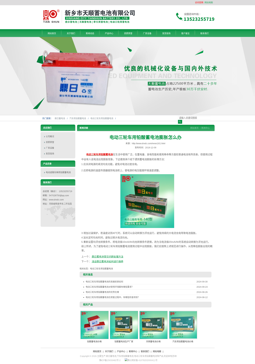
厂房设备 (50, 148)
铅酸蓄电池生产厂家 (123, 341)
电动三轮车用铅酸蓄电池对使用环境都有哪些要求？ (147, 287)
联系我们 (145, 351)
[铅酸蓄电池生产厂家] (124, 325)
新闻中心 (205, 128)
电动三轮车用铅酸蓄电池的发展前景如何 (147, 282)
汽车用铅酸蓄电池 (78, 118)
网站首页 (194, 128)
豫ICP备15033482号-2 (110, 360)
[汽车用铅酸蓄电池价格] (183, 325)
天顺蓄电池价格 (153, 341)
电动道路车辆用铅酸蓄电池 (58, 172)
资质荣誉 (50, 142)
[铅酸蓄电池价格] (94, 325)
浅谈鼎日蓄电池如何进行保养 (107, 261)
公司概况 (50, 136)
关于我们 (109, 351)
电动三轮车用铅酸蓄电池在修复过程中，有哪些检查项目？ (147, 297)
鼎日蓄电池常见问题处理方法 (107, 256)
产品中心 (121, 351)
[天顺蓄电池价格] (153, 325)
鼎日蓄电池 (60, 118)
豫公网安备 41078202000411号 (143, 360)
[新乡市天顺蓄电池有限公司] (89, 23)
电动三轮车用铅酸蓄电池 (102, 118)
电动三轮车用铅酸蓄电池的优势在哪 (147, 292)
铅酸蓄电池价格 (94, 341)
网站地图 (209, 2)
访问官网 (199, 2)
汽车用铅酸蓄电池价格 (182, 341)
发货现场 (50, 154)
